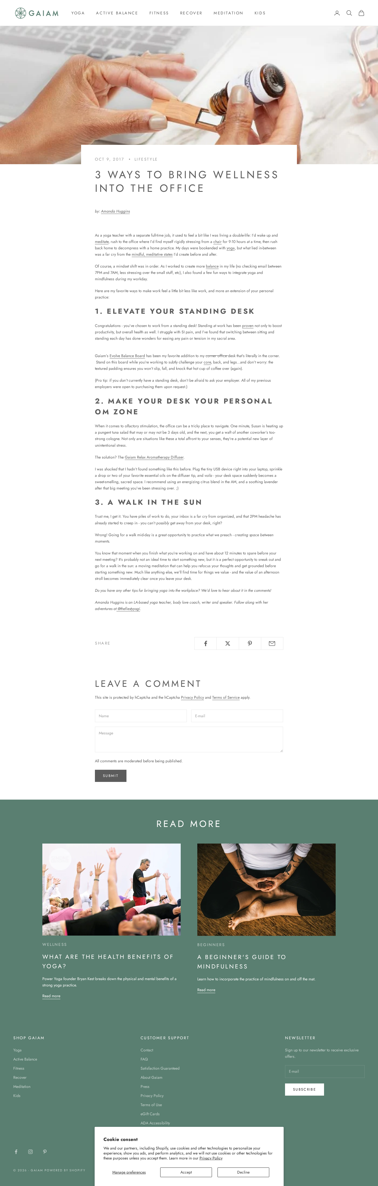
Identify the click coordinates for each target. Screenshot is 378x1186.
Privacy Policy (211, 1158)
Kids (260, 13)
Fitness (159, 13)
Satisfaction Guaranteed (160, 1068)
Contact (147, 1050)
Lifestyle (146, 159)
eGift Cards (150, 1114)
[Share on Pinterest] (250, 643)
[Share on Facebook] (205, 643)
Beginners (211, 944)
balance (212, 266)
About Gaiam (151, 1077)
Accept (186, 1172)
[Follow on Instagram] (30, 1151)
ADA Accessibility (155, 1123)
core (207, 362)
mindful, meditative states (152, 254)
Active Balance (117, 13)
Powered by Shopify (65, 1170)
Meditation (229, 13)
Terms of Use (151, 1105)
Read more (51, 996)
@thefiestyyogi (128, 608)
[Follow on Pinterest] (45, 1151)
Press (145, 1086)
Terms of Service (226, 697)
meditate (101, 241)
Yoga (78, 13)
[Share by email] (272, 643)
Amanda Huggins (115, 211)
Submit (110, 775)
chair (217, 241)
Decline (243, 1172)
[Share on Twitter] (228, 643)
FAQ (144, 1059)
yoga (231, 248)
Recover (191, 13)
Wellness (54, 944)
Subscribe (304, 1089)
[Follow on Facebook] (16, 1151)
